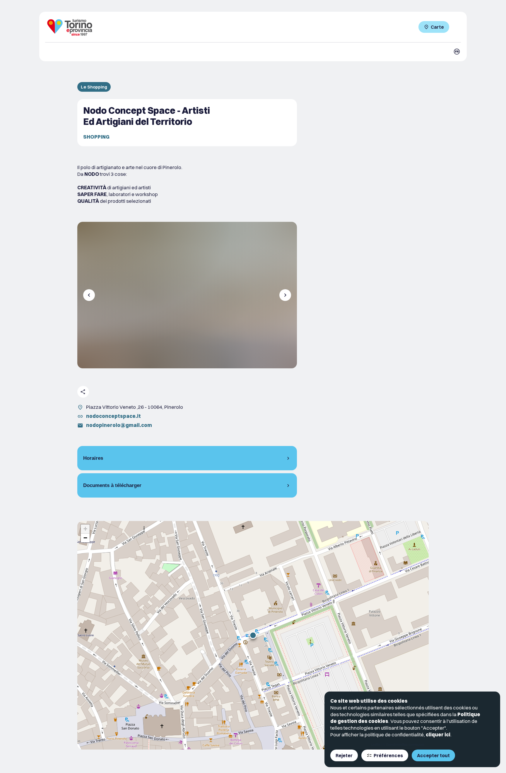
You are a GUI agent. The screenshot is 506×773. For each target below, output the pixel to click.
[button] (253, 635)
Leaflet (375, 745)
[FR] (456, 51)
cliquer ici (438, 734)
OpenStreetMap (397, 745)
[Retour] (89, 295)
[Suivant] (285, 295)
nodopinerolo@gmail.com (119, 425)
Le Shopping (94, 86)
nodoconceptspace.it (113, 416)
